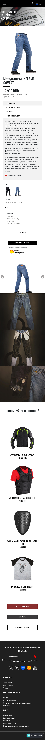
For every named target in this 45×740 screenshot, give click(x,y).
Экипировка (8, 682)
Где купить (7, 715)
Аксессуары (8, 685)
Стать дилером (9, 700)
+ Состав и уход (13, 107)
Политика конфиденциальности (16, 726)
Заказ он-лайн (9, 718)
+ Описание (11, 103)
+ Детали (9, 112)
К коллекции (22, 606)
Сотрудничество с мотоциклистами (17, 703)
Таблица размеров (12, 208)
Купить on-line (22, 243)
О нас (5, 698)
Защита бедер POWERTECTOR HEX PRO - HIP (23, 542)
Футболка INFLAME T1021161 (22, 586)
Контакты (7, 705)
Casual (5, 688)
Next (42, 277)
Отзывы (6, 721)
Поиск (33, 3)
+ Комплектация (13, 116)
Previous (2, 277)
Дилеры (22, 232)
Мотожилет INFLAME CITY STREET (22, 498)
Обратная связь (9, 723)
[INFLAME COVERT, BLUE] (22, 280)
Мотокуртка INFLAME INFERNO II (22, 455)
